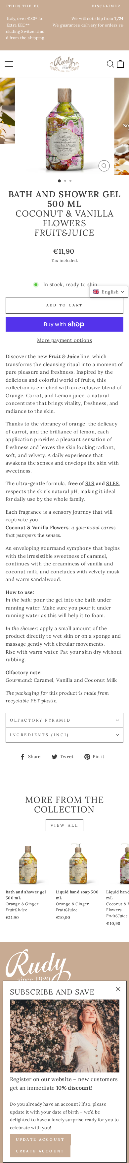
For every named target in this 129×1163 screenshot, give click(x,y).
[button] (109, 291)
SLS (90, 483)
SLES (112, 483)
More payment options (64, 340)
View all (65, 825)
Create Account (40, 1151)
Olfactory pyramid (40, 720)
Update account (40, 1139)
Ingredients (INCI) (39, 734)
